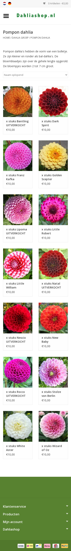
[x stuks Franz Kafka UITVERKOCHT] (18, 155)
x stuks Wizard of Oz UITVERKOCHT (52, 448)
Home (6, 37)
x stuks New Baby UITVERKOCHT (51, 340)
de (9, 3)
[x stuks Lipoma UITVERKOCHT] (18, 209)
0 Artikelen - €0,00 (58, 3)
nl (4, 3)
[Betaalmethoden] (20, 545)
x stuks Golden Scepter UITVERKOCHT (52, 177)
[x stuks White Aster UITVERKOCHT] (18, 426)
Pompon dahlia (40, 37)
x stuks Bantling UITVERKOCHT (17, 123)
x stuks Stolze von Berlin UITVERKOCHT (51, 394)
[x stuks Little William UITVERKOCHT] (18, 263)
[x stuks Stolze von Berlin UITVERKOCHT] (53, 372)
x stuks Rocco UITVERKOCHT (16, 394)
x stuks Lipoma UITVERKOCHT (16, 231)
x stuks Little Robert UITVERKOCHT (51, 231)
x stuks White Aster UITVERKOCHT (16, 448)
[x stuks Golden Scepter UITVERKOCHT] (53, 155)
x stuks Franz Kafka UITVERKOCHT (16, 177)
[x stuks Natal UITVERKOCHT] (53, 263)
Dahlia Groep (20, 37)
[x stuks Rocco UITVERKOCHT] (18, 372)
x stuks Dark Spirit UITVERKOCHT (51, 123)
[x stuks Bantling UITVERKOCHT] (18, 101)
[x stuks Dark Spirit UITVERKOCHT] (53, 101)
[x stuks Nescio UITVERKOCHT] (18, 317)
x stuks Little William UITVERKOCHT (16, 285)
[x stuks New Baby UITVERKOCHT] (53, 317)
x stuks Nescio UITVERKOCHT (16, 339)
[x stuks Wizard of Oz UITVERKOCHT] (53, 426)
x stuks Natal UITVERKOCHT (51, 285)
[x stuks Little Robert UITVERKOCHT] (53, 209)
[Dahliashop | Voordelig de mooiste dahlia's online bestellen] (41, 15)
